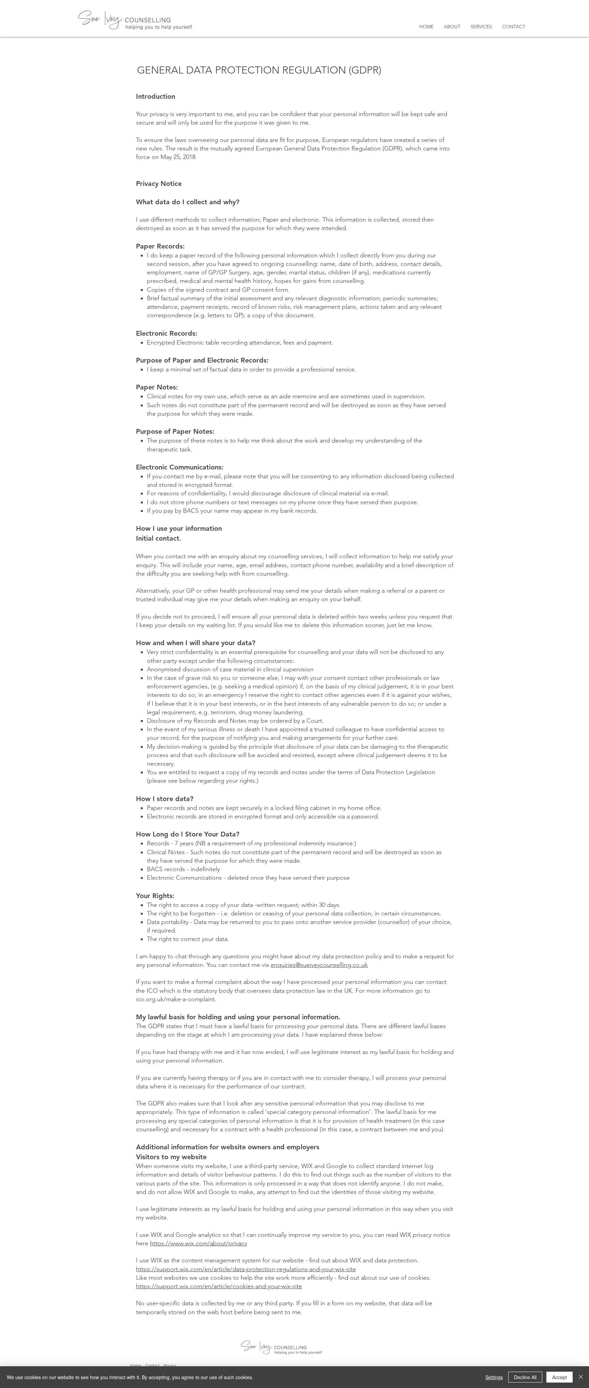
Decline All (525, 1377)
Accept (559, 1377)
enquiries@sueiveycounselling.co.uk (319, 965)
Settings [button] (494, 1377)
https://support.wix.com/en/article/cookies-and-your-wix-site (219, 1286)
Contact (152, 1365)
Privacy (170, 1365)
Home (135, 1365)
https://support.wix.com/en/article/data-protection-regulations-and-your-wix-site (246, 1269)
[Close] (581, 1377)
